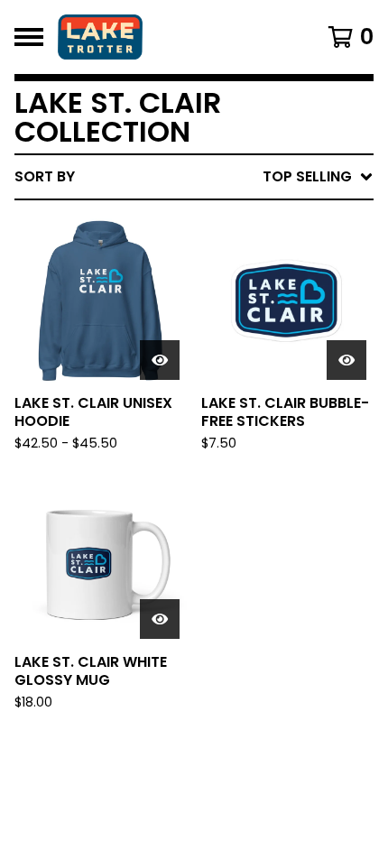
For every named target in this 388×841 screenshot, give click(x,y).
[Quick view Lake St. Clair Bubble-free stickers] (346, 360)
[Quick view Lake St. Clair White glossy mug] (160, 619)
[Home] (168, 37)
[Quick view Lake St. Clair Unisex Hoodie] (160, 360)
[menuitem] (194, 177)
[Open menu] (28, 37)
